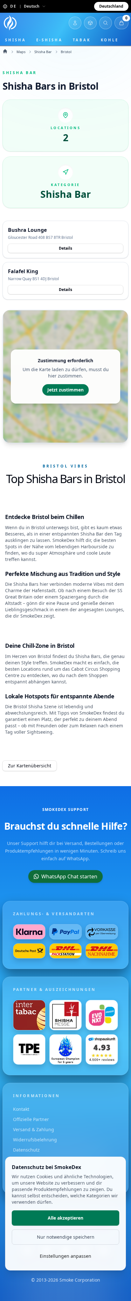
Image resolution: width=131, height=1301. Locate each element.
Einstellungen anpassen (65, 1256)
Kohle (110, 40)
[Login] (75, 23)
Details (65, 248)
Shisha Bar (43, 51)
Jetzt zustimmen (65, 390)
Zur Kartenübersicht (29, 766)
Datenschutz (26, 1150)
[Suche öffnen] (105, 23)
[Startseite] (10, 23)
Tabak (82, 40)
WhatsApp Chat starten (69, 876)
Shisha (15, 40)
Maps (21, 51)
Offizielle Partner (31, 1119)
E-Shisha (49, 40)
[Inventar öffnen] (90, 23)
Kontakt (21, 1109)
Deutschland (111, 6)
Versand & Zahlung (33, 1129)
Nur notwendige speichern (65, 1237)
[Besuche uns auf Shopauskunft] (102, 1049)
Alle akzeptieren (65, 1218)
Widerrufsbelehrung (35, 1140)
